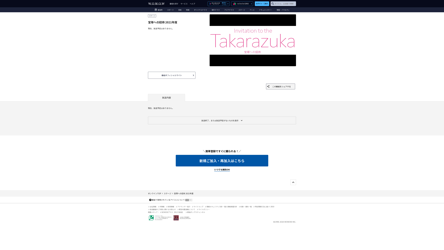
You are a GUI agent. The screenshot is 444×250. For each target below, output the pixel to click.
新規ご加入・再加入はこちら (222, 160)
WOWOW (156, 3)
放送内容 (166, 97)
